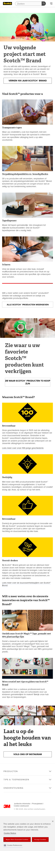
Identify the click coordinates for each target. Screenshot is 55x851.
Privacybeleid (37, 804)
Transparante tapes (12, 127)
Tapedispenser (9, 220)
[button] (13, 845)
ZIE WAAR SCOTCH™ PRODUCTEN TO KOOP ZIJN (27, 382)
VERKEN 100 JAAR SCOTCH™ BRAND (28, 80)
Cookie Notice (10, 833)
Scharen (6, 264)
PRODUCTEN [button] (11, 771)
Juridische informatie (22, 804)
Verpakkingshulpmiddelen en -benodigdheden (25, 174)
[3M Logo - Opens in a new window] (7, 3)
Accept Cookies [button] (40, 839)
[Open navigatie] (51, 3)
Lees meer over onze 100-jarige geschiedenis (23, 448)
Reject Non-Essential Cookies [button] (17, 839)
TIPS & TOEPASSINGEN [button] (16, 779)
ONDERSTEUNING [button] (13, 788)
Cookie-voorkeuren (21, 806)
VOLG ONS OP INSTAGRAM (27, 754)
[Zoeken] (44, 3)
